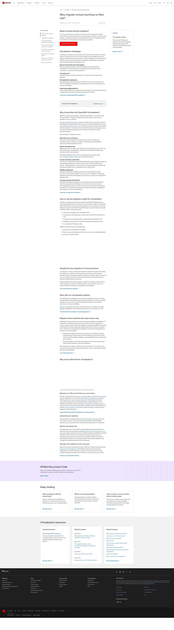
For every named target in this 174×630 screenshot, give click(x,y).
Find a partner (34, 588)
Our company (119, 587)
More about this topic (112, 561)
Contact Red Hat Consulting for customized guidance (75, 311)
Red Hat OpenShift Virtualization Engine (92, 403)
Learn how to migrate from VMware (70, 192)
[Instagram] (130, 572)
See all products (46, 561)
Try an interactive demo (66, 353)
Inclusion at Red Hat (45, 610)
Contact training (91, 584)
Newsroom (146, 587)
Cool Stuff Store (54, 610)
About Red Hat (10, 610)
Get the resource (98, 103)
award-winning (147, 583)
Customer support (34, 584)
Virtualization (67, 9)
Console (150, 3)
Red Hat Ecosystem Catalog (36, 590)
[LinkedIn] (117, 572)
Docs (155, 3)
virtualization (102, 128)
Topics (61, 9)
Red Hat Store (62, 582)
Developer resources (35, 586)
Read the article (46, 509)
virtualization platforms (70, 67)
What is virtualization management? (115, 556)
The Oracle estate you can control (83, 554)
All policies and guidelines (26, 615)
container (75, 126)
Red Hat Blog (37, 610)
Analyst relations (119, 594)
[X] (126, 572)
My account (33, 582)
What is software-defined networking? (116, 533)
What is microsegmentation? (113, 538)
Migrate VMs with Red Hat (68, 43)
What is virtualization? (112, 554)
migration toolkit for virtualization (73, 407)
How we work (119, 589)
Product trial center (63, 580)
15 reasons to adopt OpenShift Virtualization (72, 95)
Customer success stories (121, 592)
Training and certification (36, 580)
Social (89, 586)
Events (19, 610)
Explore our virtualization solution (69, 455)
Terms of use (18, 615)
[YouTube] (120, 572)
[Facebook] (123, 572)
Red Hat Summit (62, 610)
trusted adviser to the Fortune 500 (148, 582)
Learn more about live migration (69, 288)
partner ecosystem (82, 396)
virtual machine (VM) (66, 34)
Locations (24, 610)
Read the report (117, 51)
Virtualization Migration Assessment (71, 157)
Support (159, 3)
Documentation (34, 592)
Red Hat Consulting (65, 307)
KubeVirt (67, 184)
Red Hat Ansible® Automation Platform (93, 419)
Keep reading (44, 476)
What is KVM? (110, 541)
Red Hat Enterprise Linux (7, 582)
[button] (102, 23)
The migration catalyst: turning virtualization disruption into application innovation (84, 545)
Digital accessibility (36, 615)
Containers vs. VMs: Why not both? (115, 536)
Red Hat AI (4, 580)
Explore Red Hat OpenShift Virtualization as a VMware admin (77, 412)
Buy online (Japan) (63, 584)
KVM (78, 400)
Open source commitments (150, 589)
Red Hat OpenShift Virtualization (69, 122)
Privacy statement (10, 615)
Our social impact (148, 592)
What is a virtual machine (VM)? (114, 547)
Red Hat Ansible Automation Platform (10, 586)
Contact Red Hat (30, 610)
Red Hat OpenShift (94, 122)
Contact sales (90, 580)
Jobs (145, 594)
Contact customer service (93, 582)
